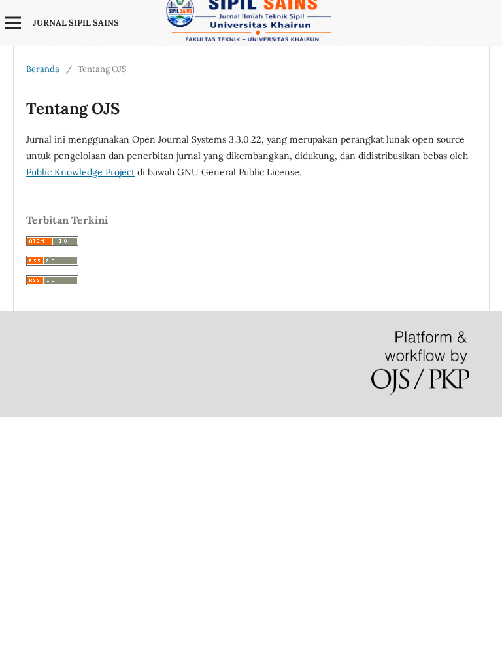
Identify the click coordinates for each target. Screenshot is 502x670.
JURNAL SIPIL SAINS (76, 22)
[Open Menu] (13, 23)
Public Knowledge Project (80, 172)
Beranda (42, 69)
